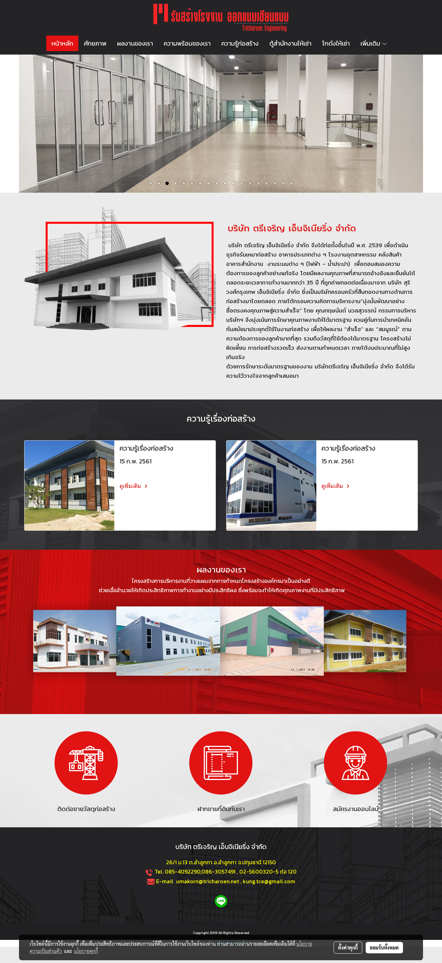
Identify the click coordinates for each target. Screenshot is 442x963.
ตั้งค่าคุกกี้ (348, 947)
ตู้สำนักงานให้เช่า (290, 43)
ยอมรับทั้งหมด (384, 947)
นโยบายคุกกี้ (86, 951)
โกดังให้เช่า (336, 43)
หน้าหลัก (62, 43)
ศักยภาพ (95, 43)
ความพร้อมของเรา (187, 43)
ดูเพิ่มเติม (131, 486)
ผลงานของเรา (135, 43)
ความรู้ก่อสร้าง (240, 43)
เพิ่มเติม (371, 43)
